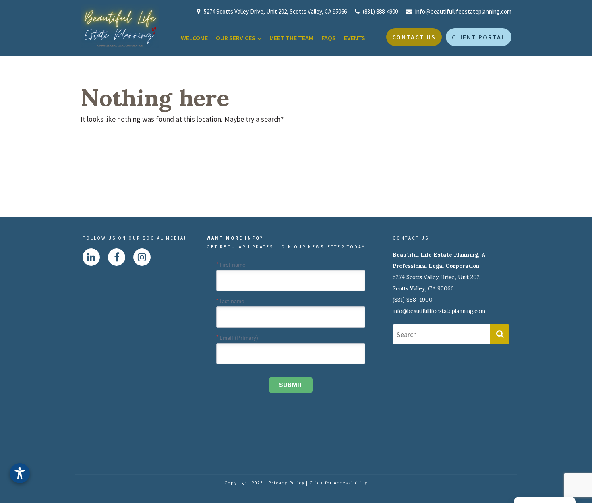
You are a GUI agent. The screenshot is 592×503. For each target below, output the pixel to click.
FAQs (328, 38)
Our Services (235, 38)
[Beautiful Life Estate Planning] (120, 25)
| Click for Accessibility (337, 483)
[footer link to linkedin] (91, 257)
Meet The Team (291, 38)
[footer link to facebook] (117, 257)
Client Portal (478, 37)
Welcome (194, 38)
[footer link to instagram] (142, 257)
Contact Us (414, 37)
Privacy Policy (286, 483)
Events (354, 38)
